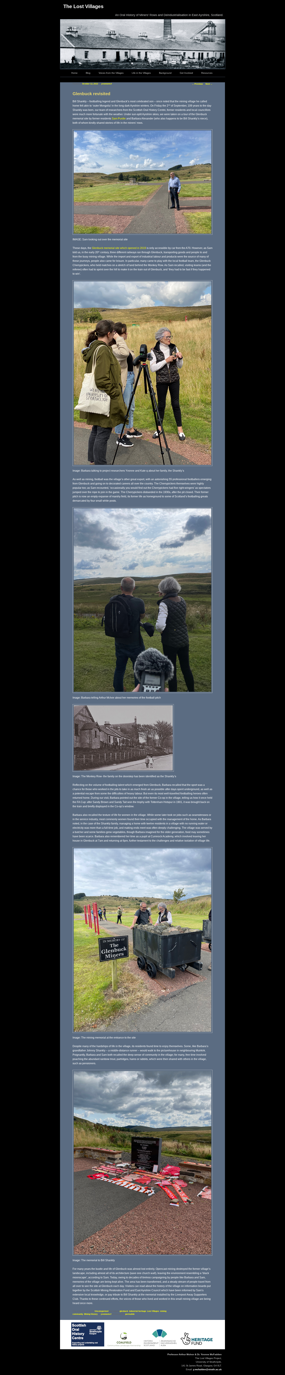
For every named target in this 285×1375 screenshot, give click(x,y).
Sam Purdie (119, 118)
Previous (197, 84)
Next (209, 84)
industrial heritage (137, 1311)
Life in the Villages (141, 73)
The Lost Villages (83, 6)
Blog (88, 73)
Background (165, 73)
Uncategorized (101, 1311)
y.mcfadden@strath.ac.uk (207, 1369)
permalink (130, 1314)
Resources (206, 73)
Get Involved (186, 73)
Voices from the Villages (111, 73)
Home (74, 73)
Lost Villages (153, 1311)
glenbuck (124, 1311)
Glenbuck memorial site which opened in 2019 (119, 248)
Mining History (91, 1314)
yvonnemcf (106, 84)
